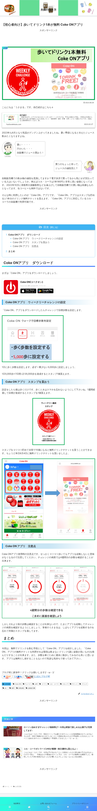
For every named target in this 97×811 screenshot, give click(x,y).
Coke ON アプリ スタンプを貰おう (31, 242)
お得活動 (7, 684)
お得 (36, 684)
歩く (6, 688)
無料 (12, 688)
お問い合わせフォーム (48, 803)
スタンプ (65, 684)
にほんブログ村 (42, 676)
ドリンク (84, 684)
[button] (90, 508)
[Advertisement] (48, 37)
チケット (74, 684)
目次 (46, 227)
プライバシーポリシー (82, 803)
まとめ (11, 251)
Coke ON (18, 684)
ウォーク (28, 684)
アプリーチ (42, 286)
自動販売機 (31, 688)
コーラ (43, 684)
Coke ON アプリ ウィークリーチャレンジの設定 (38, 238)
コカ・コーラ (54, 684)
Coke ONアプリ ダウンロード (24, 234)
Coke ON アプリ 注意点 (25, 246)
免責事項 (16, 803)
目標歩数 (21, 688)
